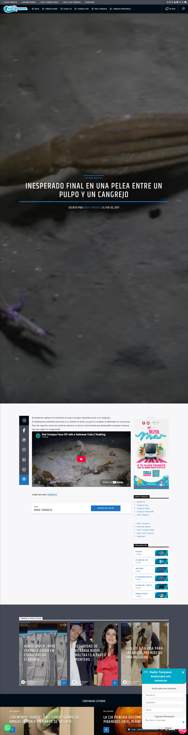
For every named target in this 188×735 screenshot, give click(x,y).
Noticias (24, 646)
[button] (7, 727)
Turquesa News (51, 8)
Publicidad (90, 2)
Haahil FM (67, 8)
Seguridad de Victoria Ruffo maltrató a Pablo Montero (90, 674)
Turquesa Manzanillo (122, 8)
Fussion (138, 572)
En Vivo (172, 8)
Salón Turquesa (10, 2)
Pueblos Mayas (141, 615)
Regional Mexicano (94, 187)
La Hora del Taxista (143, 606)
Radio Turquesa (92, 217)
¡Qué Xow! (139, 589)
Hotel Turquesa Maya (49, 2)
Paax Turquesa (101, 8)
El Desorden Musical (143, 598)
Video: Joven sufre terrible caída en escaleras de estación (40, 674)
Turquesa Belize (143, 529)
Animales (52, 516)
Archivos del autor (106, 529)
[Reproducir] (129, 729)
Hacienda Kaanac (29, 2)
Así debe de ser (141, 581)
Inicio (37, 8)
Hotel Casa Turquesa (72, 2)
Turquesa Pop (83, 8)
